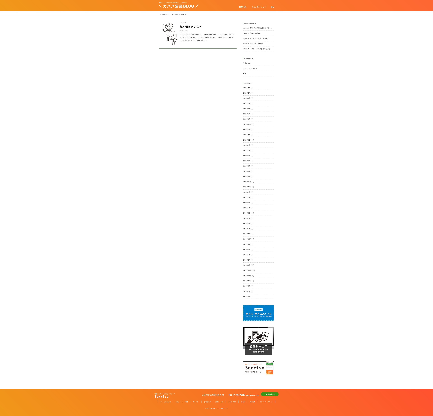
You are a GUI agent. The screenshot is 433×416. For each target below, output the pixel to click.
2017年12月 (249, 270)
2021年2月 (248, 171)
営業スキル (243, 7)
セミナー (178, 402)
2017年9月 (248, 286)
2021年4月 (248, 161)
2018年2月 (248, 260)
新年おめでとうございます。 (256, 38)
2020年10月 (248, 187)
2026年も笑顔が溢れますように (257, 28)
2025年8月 (248, 93)
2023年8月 (248, 114)
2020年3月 (248, 208)
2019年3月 (248, 228)
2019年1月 (248, 234)
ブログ (243, 402)
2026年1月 (248, 88)
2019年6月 (248, 218)
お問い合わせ (270, 394)
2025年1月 (248, 98)
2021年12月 (248, 140)
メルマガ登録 (232, 402)
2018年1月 (248, 265)
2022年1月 (248, 135)
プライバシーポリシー (266, 402)
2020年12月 (248, 181)
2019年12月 (248, 213)
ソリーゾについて (165, 402)
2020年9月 (248, 192)
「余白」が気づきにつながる (256, 49)
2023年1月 (248, 119)
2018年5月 (248, 249)
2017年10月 (248, 281)
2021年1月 (248, 176)
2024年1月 (248, 108)
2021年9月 (248, 145)
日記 (272, 7)
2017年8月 (248, 291)
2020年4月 (248, 202)
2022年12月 (248, 124)
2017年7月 (248, 296)
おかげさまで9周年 (253, 43)
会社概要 (252, 402)
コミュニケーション (259, 7)
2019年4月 (248, 223)
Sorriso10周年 (251, 33)
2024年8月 (248, 103)
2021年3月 (248, 166)
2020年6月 (248, 197)
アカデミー (196, 402)
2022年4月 (248, 129)
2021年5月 (248, 155)
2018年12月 (248, 239)
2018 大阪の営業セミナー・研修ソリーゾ (217, 408)
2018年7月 (248, 244)
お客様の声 (207, 402)
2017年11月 (248, 275)
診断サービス (219, 402)
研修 (186, 402)
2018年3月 (248, 255)
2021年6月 (248, 150)
